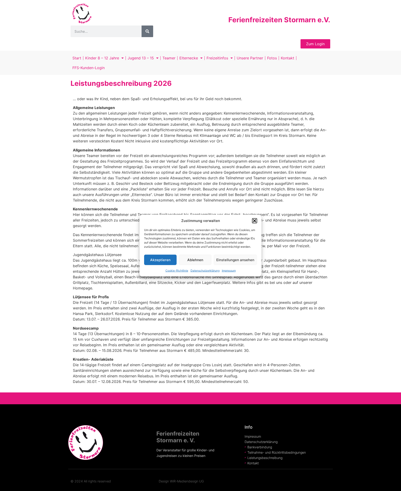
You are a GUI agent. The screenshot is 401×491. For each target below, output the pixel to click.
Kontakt (287, 58)
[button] (254, 220)
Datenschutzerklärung (205, 270)
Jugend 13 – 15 (141, 58)
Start (76, 58)
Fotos (272, 58)
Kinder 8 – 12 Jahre (102, 58)
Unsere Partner (250, 58)
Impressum (229, 270)
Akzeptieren (160, 259)
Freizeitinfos (217, 58)
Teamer (168, 58)
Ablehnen (195, 259)
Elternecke (188, 58)
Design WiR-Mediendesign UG (181, 481)
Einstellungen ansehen (235, 259)
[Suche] (147, 31)
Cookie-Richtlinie (176, 270)
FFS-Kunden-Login (88, 67)
